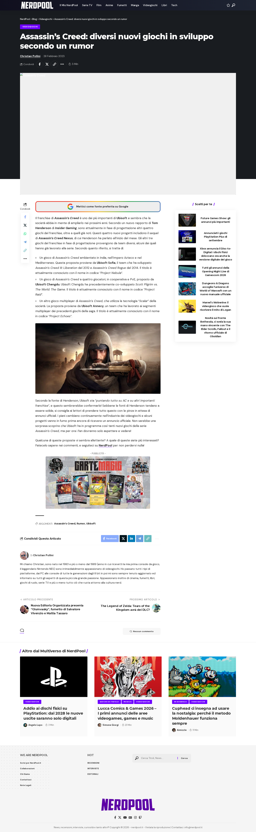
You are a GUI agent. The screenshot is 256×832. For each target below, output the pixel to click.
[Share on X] (47, 64)
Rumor (81, 523)
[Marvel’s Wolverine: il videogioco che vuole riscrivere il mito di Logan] (187, 306)
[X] (119, 817)
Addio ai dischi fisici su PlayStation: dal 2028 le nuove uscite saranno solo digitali (53, 713)
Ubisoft (91, 523)
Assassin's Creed (64, 523)
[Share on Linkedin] (131, 538)
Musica (127, 702)
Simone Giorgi (111, 724)
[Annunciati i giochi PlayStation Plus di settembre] (187, 236)
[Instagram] (135, 817)
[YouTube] (124, 817)
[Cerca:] (157, 758)
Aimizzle (182, 730)
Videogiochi (30, 26)
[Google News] (130, 817)
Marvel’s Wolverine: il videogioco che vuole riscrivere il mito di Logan (215, 306)
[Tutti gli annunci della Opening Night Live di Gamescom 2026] (187, 271)
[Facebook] (115, 817)
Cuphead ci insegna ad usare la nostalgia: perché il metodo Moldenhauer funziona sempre (201, 716)
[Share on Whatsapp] (25, 233)
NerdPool (105, 445)
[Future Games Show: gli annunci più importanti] (187, 220)
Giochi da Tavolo (109, 702)
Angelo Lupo (35, 724)
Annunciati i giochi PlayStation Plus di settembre (215, 236)
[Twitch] (140, 817)
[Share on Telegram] (25, 242)
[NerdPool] (37, 5)
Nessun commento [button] (143, 631)
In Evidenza (180, 702)
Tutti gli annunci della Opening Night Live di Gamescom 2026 (215, 271)
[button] (233, 5)
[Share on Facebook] (39, 64)
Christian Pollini (30, 56)
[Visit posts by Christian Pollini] (24, 555)
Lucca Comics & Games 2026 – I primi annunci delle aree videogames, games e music (127, 713)
